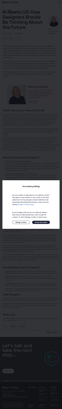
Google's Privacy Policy (25, 204)
